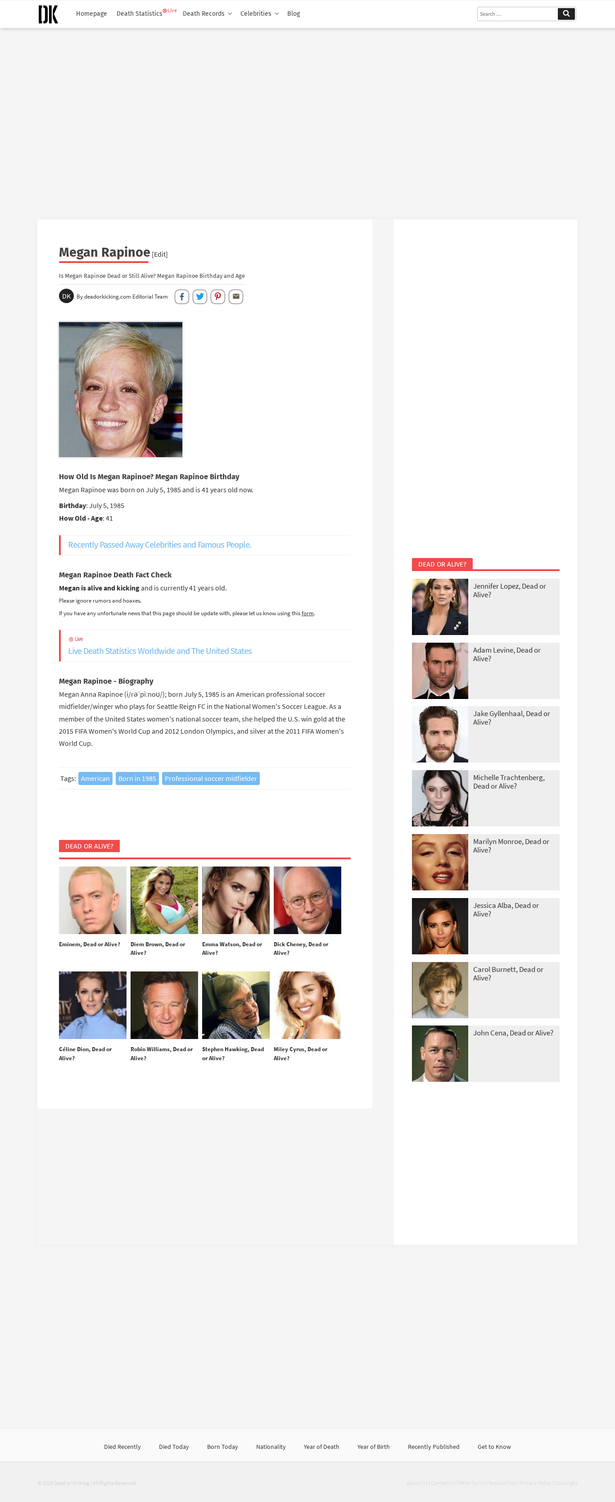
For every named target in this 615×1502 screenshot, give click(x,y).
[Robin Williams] (164, 1005)
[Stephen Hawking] (236, 1005)
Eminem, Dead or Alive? (89, 944)
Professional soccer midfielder (211, 778)
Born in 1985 (137, 778)
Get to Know (494, 1447)
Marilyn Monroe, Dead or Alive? (511, 845)
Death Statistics (140, 14)
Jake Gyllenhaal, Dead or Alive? (511, 717)
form (308, 613)
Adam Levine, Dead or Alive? (507, 654)
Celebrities (255, 14)
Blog (293, 14)
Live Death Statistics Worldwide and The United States (160, 646)
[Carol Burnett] (440, 991)
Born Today (222, 1447)
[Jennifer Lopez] (440, 608)
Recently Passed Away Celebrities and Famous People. (159, 545)
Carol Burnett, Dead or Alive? (508, 973)
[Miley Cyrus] (307, 1005)
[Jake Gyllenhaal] (440, 735)
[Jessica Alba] (440, 927)
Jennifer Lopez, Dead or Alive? (509, 590)
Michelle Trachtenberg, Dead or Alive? (509, 781)
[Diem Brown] (164, 901)
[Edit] (160, 254)
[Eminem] (93, 901)
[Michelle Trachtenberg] (440, 799)
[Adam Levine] (440, 672)
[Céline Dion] (93, 1005)
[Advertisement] (307, 120)
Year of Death (321, 1447)
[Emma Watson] (236, 901)
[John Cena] (440, 1055)
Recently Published (434, 1447)
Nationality (271, 1447)
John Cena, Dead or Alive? (513, 1033)
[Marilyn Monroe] (440, 863)
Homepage (91, 14)
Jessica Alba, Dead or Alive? (506, 909)
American (95, 778)
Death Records (204, 14)
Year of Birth (373, 1447)
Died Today (174, 1447)
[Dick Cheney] (307, 901)
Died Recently (122, 1447)
